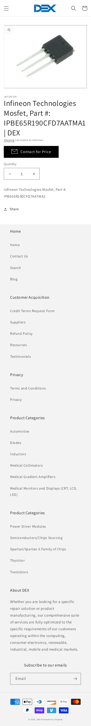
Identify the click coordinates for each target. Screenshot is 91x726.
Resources (18, 345)
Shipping (9, 140)
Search (15, 267)
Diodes (15, 442)
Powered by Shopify (52, 719)
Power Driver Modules (28, 526)
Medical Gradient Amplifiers (32, 476)
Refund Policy (21, 333)
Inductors (18, 454)
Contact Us (19, 256)
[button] (6, 8)
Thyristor (17, 560)
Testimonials (20, 356)
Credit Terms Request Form (32, 311)
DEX (39, 719)
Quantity (10, 164)
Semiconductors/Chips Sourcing (36, 537)
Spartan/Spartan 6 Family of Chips (38, 549)
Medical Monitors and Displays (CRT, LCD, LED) (43, 491)
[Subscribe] (75, 679)
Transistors (19, 572)
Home (15, 245)
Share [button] (14, 209)
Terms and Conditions (28, 388)
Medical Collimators (26, 465)
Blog (13, 279)
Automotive (19, 431)
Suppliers (18, 322)
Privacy (15, 399)
